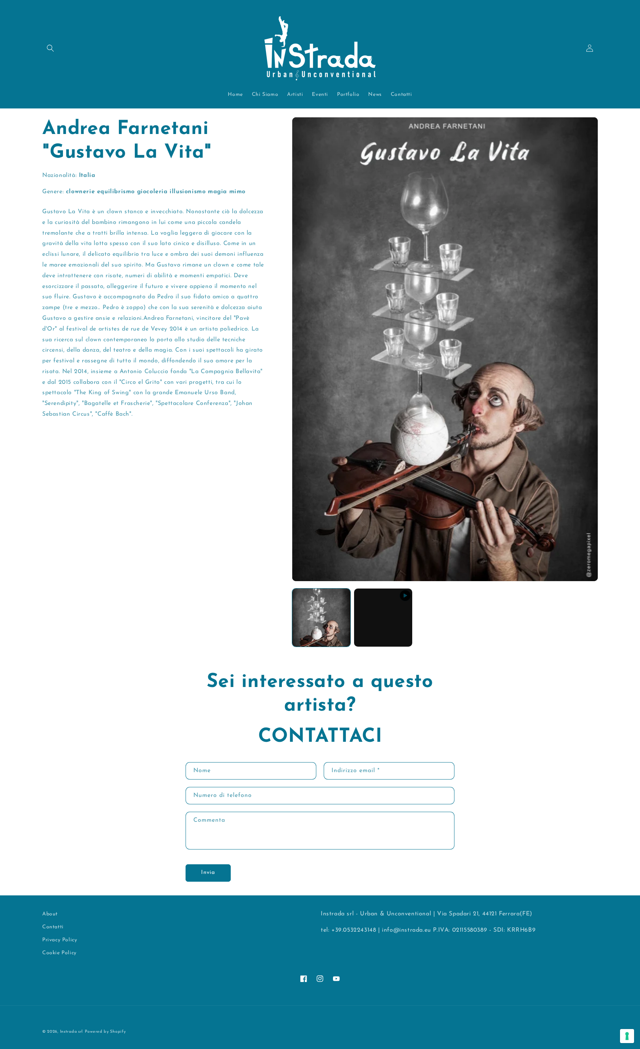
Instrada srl (71, 1032)
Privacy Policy (59, 940)
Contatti (53, 927)
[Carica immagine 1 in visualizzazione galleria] (321, 618)
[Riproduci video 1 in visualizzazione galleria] (383, 618)
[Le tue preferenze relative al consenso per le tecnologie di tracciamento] (627, 1036)
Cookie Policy (59, 953)
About (50, 914)
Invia (208, 873)
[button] (50, 48)
